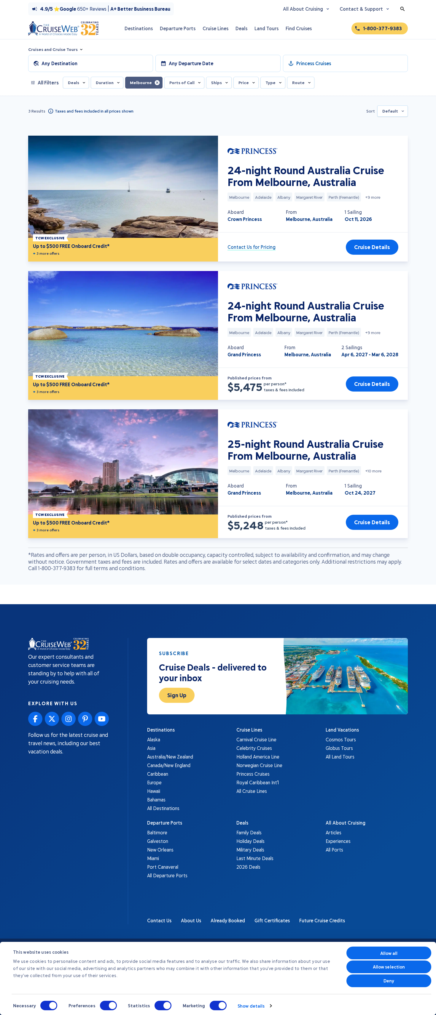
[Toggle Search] (402, 9)
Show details (251, 1006)
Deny (389, 980)
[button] (157, 82)
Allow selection (389, 966)
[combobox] (392, 111)
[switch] (108, 1005)
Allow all (389, 953)
